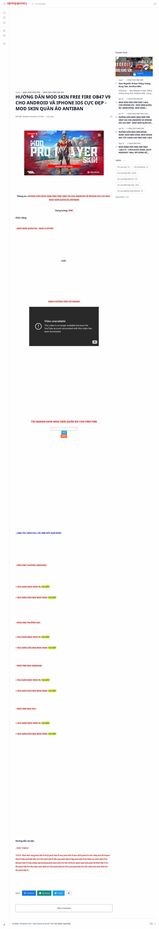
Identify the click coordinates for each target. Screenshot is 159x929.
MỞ (64, 432)
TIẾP (64, 436)
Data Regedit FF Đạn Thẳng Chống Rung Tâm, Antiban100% (135, 85)
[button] (155, 4)
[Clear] (70, 3)
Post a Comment (64, 908)
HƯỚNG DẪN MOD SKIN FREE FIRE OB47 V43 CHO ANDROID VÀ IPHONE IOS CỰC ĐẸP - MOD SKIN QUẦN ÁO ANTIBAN (135, 120)
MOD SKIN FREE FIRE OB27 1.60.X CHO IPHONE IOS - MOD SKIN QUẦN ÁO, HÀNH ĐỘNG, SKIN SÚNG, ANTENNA (135, 105)
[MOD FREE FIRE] (134, 143)
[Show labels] (123, 197)
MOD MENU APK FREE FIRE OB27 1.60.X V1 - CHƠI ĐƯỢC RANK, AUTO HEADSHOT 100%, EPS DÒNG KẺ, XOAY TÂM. (135, 150)
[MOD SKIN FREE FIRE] (135, 80)
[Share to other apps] (69, 893)
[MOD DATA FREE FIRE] (136, 128)
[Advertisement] (84, 28)
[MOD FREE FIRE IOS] (135, 99)
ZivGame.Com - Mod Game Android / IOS (37, 923)
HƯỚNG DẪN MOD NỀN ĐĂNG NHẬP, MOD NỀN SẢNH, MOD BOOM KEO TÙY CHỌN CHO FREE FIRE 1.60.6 (135, 135)
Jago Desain (87, 923)
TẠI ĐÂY (46, 586)
